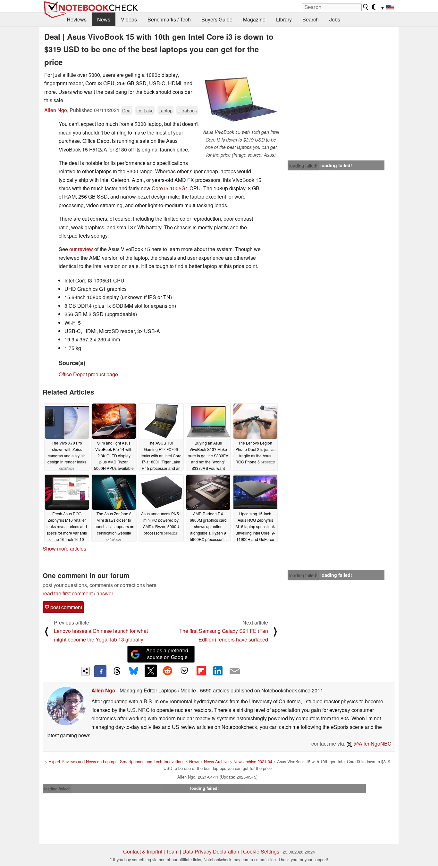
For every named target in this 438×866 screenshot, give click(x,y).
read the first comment (68, 593)
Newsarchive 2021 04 (252, 761)
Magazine (254, 19)
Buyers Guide (216, 19)
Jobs (334, 19)
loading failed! (303, 165)
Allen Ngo (55, 110)
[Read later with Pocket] (184, 671)
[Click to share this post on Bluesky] (134, 671)
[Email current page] (235, 671)
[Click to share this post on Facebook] (100, 671)
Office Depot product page (88, 374)
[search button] (366, 7)
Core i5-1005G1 (170, 188)
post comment (65, 607)
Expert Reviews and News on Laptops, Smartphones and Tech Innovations (116, 761)
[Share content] (85, 671)
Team (172, 851)
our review (81, 249)
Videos (129, 19)
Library (284, 19)
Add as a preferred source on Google (167, 654)
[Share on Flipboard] (201, 671)
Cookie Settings (261, 851)
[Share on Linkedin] (218, 671)
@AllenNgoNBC (372, 743)
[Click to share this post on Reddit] (167, 671)
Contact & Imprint (142, 851)
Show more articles (64, 548)
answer (105, 593)
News (103, 19)
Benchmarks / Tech (169, 19)
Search (310, 19)
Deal (126, 110)
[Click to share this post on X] (151, 671)
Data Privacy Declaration (210, 851)
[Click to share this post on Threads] (117, 671)
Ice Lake (145, 110)
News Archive (216, 761)
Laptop (165, 110)
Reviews (77, 19)
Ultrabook (187, 110)
